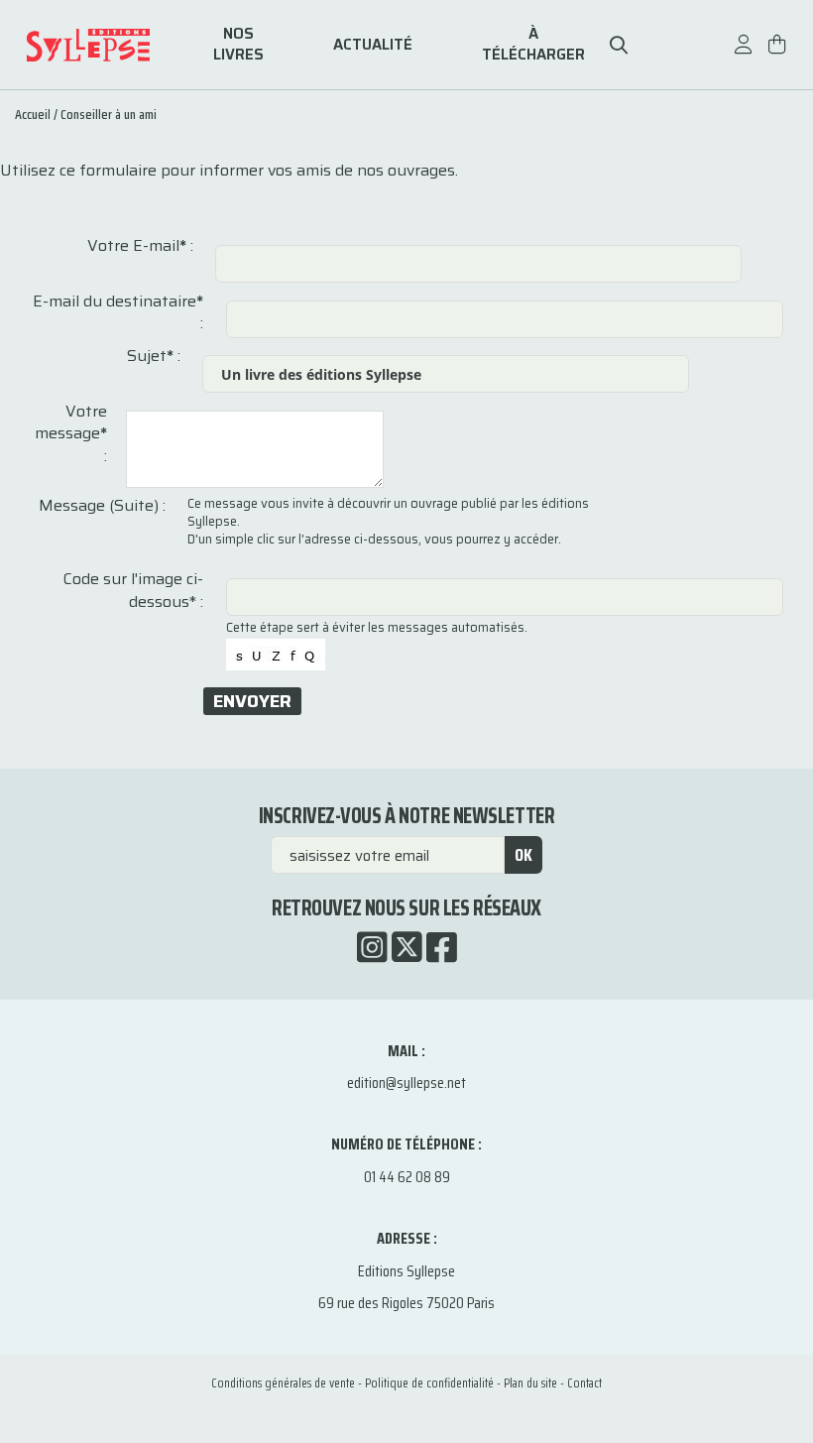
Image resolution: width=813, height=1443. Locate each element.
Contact (584, 1383)
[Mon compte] (744, 54)
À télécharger (533, 44)
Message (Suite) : (102, 506)
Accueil (33, 114)
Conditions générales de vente (283, 1383)
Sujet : (153, 356)
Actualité (372, 45)
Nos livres (238, 44)
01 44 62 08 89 (407, 1176)
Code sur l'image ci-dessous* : (133, 590)
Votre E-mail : (140, 246)
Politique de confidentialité (429, 1383)
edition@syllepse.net (406, 1082)
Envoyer (252, 701)
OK (523, 855)
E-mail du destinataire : (118, 313)
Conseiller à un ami (108, 114)
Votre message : (71, 434)
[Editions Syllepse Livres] (115, 45)
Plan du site (530, 1383)
